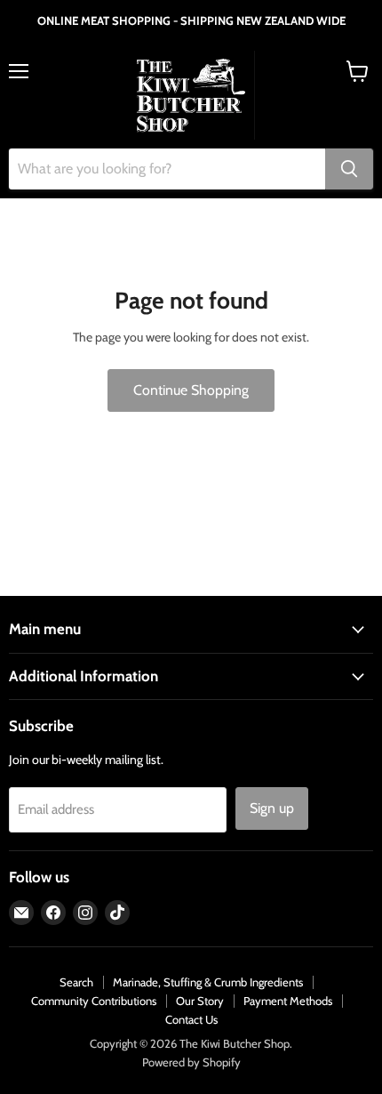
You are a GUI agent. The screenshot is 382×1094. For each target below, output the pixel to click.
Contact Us (191, 1019)
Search (76, 982)
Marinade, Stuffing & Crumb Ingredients (208, 982)
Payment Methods (287, 1000)
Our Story (200, 1000)
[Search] (349, 169)
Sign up (272, 808)
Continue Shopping (191, 390)
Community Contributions (93, 1000)
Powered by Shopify (191, 1062)
